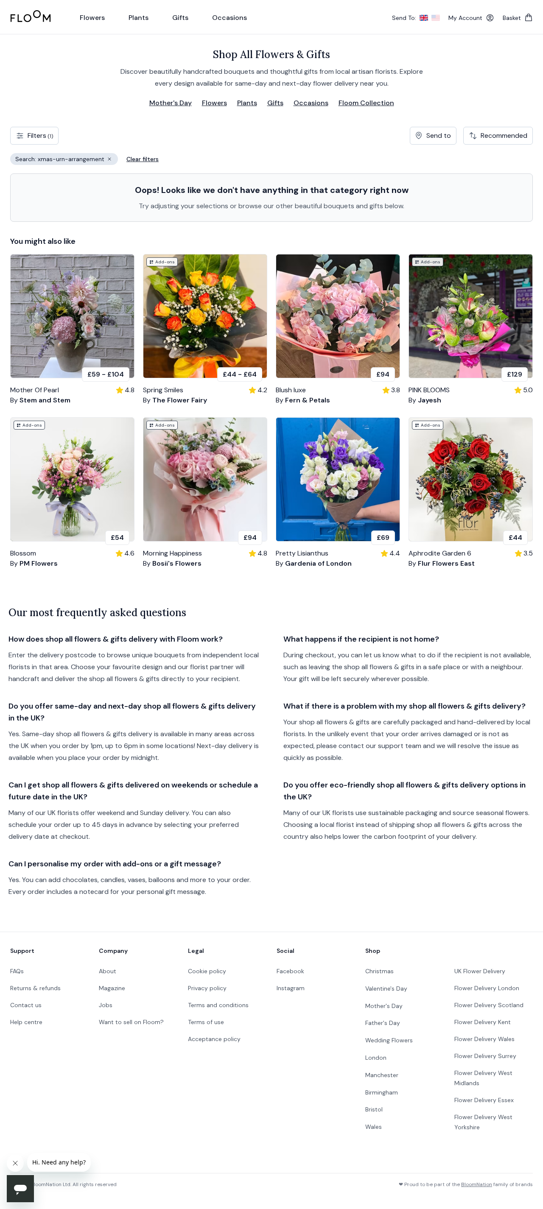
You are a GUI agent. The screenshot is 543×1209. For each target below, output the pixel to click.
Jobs (105, 1005)
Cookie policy (207, 971)
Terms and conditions (218, 1005)
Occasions (311, 102)
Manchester (381, 1075)
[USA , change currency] (435, 18)
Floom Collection (366, 102)
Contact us (26, 1005)
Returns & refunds (35, 988)
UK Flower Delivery (479, 971)
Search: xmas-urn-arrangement (66, 160)
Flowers (214, 102)
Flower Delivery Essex (484, 1100)
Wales (373, 1127)
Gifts (275, 102)
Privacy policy (207, 988)
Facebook (290, 971)
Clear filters (142, 159)
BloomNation (476, 1184)
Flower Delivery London (486, 988)
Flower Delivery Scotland (488, 1005)
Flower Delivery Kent (482, 1022)
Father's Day (382, 1023)
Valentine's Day (386, 988)
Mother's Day (170, 102)
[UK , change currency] (424, 18)
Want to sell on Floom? (131, 1022)
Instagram (291, 988)
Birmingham (381, 1092)
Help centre (26, 1022)
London (375, 1057)
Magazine (112, 988)
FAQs (17, 971)
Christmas (379, 971)
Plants (247, 102)
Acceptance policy (214, 1039)
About (107, 971)
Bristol (374, 1109)
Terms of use (206, 1022)
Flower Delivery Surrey (485, 1056)
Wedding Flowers (389, 1040)
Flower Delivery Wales (484, 1039)
